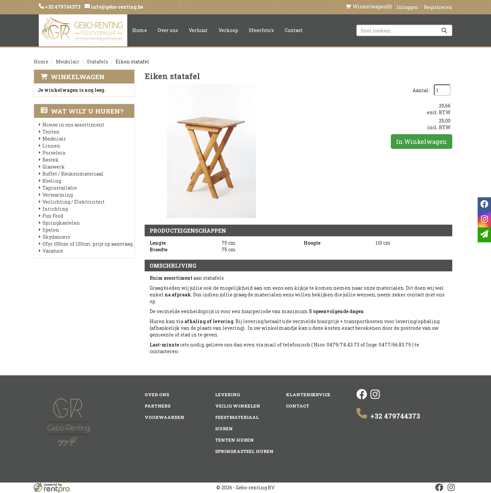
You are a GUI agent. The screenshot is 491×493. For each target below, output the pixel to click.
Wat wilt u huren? (87, 111)
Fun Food (52, 216)
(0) (372, 6)
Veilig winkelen (237, 406)
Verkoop (228, 30)
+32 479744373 (62, 7)
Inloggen (407, 7)
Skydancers (56, 237)
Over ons (168, 30)
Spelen (50, 230)
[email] (484, 234)
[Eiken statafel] (211, 151)
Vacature (52, 251)
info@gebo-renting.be (116, 7)
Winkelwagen (78, 76)
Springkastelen (61, 223)
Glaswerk (53, 167)
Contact (294, 30)
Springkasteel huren (244, 451)
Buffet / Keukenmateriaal (73, 174)
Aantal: (421, 90)
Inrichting (55, 209)
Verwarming (57, 195)
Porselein (54, 153)
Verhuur (198, 30)
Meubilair (67, 61)
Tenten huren (234, 440)
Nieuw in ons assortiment (73, 124)
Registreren (438, 7)
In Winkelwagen (421, 142)
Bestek (50, 160)
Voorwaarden (164, 417)
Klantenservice (308, 395)
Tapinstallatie (59, 188)
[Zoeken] (444, 30)
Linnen (51, 146)
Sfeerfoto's (261, 30)
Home (139, 30)
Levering (227, 395)
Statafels (97, 61)
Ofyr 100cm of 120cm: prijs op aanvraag (87, 244)
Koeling (51, 181)
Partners (157, 406)
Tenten (50, 132)
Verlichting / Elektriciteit (73, 202)
